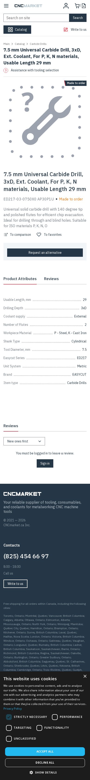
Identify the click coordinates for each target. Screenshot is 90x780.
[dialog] (45, 725)
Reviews (51, 278)
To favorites (53, 235)
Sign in (45, 463)
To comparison (20, 235)
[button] (45, 772)
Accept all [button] (45, 751)
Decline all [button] (45, 763)
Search (78, 18)
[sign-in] (66, 6)
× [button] (85, 676)
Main (6, 43)
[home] (28, 5)
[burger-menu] (6, 6)
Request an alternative (45, 253)
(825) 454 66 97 (26, 556)
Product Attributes (20, 278)
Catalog (20, 43)
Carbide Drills (38, 43)
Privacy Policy (12, 708)
